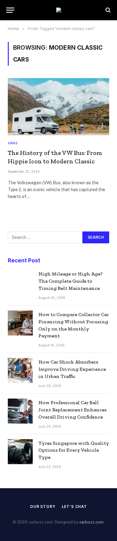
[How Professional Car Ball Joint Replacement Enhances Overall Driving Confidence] (20, 411)
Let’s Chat (74, 506)
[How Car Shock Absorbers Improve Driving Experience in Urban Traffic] (20, 370)
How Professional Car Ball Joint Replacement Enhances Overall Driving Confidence (72, 410)
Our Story (43, 506)
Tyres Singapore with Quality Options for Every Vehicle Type (73, 450)
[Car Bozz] (58, 10)
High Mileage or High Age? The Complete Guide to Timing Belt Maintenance (70, 281)
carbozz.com (91, 522)
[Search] (107, 10)
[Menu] (10, 10)
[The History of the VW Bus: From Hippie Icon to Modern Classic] (58, 106)
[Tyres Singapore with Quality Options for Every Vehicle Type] (20, 451)
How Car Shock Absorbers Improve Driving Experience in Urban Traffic (72, 369)
